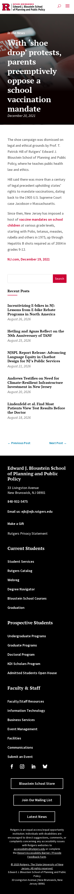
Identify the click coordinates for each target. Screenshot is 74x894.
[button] (67, 7)
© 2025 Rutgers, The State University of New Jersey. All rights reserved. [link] (37, 866)
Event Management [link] (22, 729)
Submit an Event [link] (20, 756)
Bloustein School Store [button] (37, 783)
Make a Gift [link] (15, 523)
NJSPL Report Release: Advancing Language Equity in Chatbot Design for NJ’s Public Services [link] (36, 356)
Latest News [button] (37, 816)
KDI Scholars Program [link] (23, 663)
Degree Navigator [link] (21, 589)
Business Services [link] (21, 719)
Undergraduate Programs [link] (26, 636)
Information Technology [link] (26, 710)
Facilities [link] (14, 738)
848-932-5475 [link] (17, 501)
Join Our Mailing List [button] (37, 800)
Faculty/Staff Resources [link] (25, 701)
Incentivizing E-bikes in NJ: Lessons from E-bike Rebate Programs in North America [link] (31, 309)
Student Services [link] (20, 561)
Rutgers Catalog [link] (19, 570)
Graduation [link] (15, 607)
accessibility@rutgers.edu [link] (29, 849)
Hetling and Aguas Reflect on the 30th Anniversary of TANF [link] (35, 333)
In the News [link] (16, 33)
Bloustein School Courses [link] (27, 598)
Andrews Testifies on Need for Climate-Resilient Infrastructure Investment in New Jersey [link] (35, 382)
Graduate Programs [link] (22, 645)
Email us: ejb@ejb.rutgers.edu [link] (29, 511)
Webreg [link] (13, 580)
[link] (23, 7)
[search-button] (59, 6)
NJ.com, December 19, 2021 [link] (28, 259)
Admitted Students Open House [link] (32, 673)
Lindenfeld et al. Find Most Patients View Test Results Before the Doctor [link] (36, 408)
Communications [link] (20, 747)
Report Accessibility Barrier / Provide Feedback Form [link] (39, 854)
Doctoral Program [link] (21, 654)
